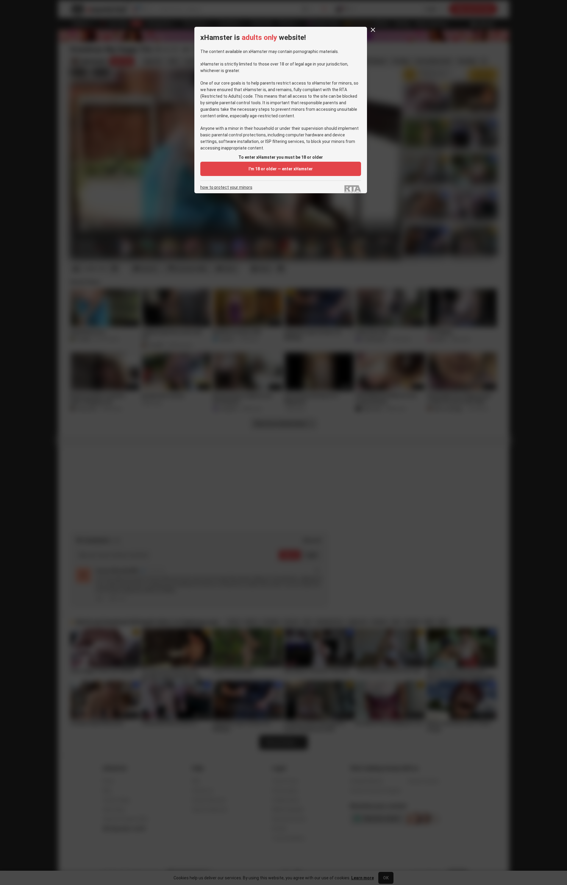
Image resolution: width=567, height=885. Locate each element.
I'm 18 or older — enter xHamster (281, 168)
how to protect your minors (226, 187)
